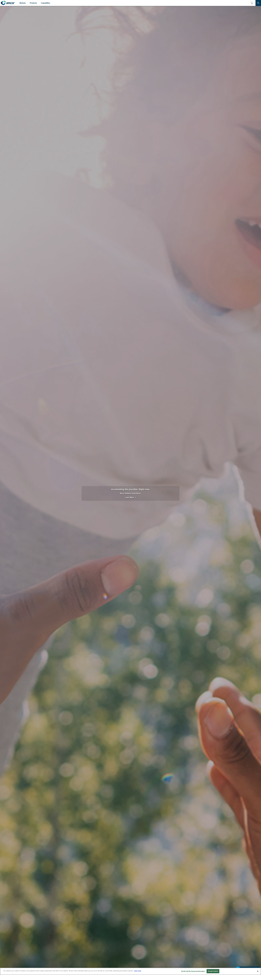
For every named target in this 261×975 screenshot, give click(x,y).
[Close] (257, 971)
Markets (23, 3)
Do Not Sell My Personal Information (193, 971)
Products (33, 3)
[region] (130, 971)
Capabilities (45, 3)
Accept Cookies (213, 971)
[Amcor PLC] (8, 3)
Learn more (137, 971)
